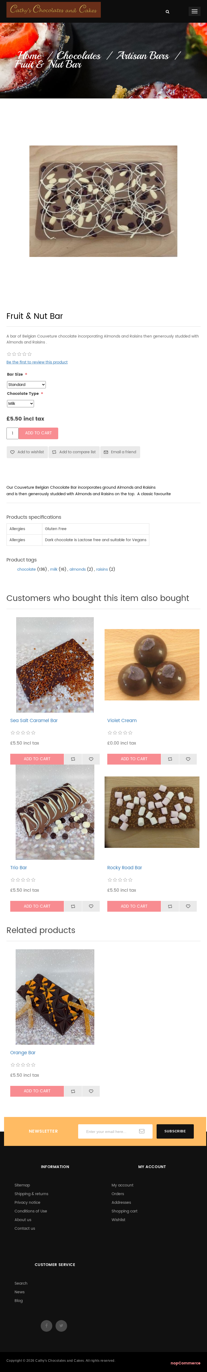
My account (122, 1185)
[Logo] (53, 9)
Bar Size (15, 374)
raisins (102, 569)
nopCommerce (186, 1363)
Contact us (25, 1228)
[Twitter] (61, 1326)
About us (23, 1220)
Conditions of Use (31, 1211)
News (20, 1292)
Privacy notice (27, 1202)
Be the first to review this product (37, 362)
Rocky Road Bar (124, 868)
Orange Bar (23, 1053)
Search (21, 1283)
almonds (78, 569)
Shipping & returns (31, 1194)
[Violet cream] (152, 665)
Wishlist (118, 1220)
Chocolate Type (23, 393)
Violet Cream (122, 720)
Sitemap (22, 1185)
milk (53, 569)
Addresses (121, 1202)
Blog (19, 1301)
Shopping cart (124, 1211)
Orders (118, 1194)
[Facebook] (46, 1326)
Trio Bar (18, 868)
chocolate (26, 569)
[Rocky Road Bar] (152, 812)
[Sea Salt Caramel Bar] (55, 665)
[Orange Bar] (55, 997)
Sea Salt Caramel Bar (34, 720)
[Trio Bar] (55, 812)
